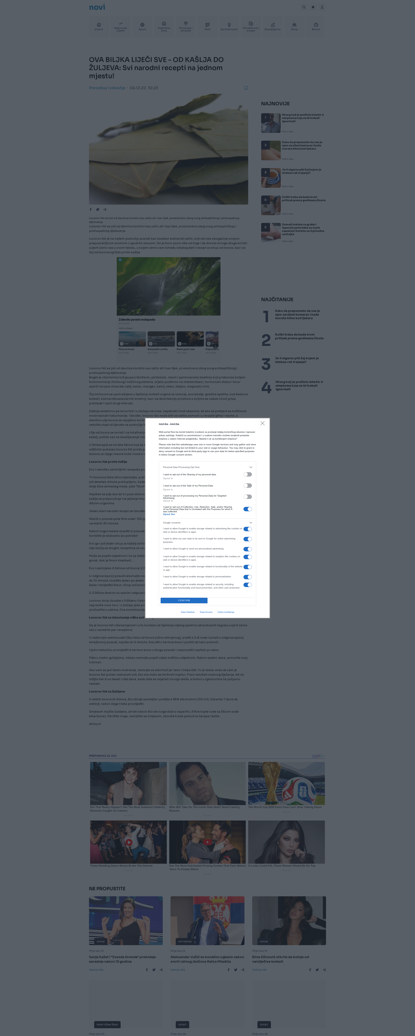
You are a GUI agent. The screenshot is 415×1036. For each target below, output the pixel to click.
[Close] (264, 424)
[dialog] (207, 518)
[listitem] (207, 467)
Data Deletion (188, 612)
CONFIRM (184, 600)
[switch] (247, 474)
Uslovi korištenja (226, 612)
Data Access (206, 612)
